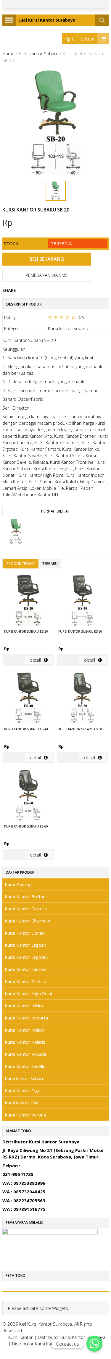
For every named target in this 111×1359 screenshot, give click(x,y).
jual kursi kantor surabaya (76, 416)
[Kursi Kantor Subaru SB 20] (16, 532)
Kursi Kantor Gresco (25, 981)
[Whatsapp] (94, 1344)
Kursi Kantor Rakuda (25, 1054)
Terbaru (50, 563)
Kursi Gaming (18, 884)
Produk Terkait (21, 563)
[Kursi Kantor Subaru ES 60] (28, 796)
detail (35, 660)
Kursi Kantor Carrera (26, 909)
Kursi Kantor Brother (26, 896)
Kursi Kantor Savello (25, 1066)
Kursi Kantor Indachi (25, 1030)
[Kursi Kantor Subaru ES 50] (82, 698)
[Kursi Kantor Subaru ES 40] (28, 698)
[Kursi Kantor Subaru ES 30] (82, 601)
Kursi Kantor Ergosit (25, 945)
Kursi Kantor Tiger (23, 1090)
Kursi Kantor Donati (25, 933)
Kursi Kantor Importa (26, 1018)
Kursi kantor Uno (22, 1103)
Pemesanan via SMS (46, 275)
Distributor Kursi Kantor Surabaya (71, 1337)
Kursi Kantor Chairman (27, 921)
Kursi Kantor (20, 1337)
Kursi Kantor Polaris (25, 1042)
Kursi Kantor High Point (29, 993)
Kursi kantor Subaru (38, 53)
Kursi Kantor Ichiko (24, 1006)
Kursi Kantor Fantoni (25, 969)
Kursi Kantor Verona (25, 1115)
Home (8, 53)
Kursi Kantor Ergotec (26, 957)
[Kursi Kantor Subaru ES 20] (28, 601)
